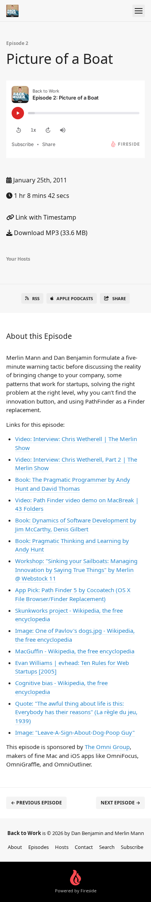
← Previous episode (36, 802)
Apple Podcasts (75, 298)
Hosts (62, 847)
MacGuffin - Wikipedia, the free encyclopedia (74, 651)
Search (107, 847)
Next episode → (120, 802)
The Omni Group (107, 747)
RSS (35, 298)
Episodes (38, 847)
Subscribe (132, 847)
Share (119, 298)
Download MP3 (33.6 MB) (50, 233)
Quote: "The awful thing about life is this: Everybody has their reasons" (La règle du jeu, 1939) (76, 712)
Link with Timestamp (45, 217)
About (15, 847)
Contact (84, 847)
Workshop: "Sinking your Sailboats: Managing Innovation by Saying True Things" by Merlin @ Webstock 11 (76, 569)
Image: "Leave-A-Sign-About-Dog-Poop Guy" (75, 732)
